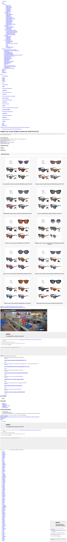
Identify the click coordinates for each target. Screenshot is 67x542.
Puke (7, 45)
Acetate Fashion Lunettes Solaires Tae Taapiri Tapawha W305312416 (14, 307)
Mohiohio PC (8, 10)
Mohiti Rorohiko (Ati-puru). (8, 54)
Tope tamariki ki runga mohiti (10, 34)
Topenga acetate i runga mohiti (11, 30)
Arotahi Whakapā (7, 67)
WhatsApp (4, 421)
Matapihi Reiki (8, 37)
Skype (1, 419)
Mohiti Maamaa (8, 36)
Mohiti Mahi (6, 35)
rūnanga (3, 105)
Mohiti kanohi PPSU (9, 21)
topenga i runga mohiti (6, 109)
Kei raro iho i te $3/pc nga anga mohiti (10, 66)
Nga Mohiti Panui (28, 416)
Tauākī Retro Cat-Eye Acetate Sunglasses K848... (14, 379)
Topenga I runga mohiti (8, 29)
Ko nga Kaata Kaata (9, 40)
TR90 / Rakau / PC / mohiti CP (9, 61)
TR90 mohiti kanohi (9, 20)
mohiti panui (4, 117)
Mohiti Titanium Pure (9, 14)
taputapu (3, 121)
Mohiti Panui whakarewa (10, 26)
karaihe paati (4, 101)
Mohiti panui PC (8, 28)
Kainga (3, 2)
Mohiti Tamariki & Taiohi (8, 58)
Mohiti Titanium (11, 416)
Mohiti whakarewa (9, 7)
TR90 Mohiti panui (9, 27)
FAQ (3, 70)
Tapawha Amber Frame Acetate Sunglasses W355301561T (16, 372)
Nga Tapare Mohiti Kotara (8, 52)
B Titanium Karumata (9, 17)
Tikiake (3, 48)
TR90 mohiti (8, 8)
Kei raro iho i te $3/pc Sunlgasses (9, 65)
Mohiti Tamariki (8, 11)
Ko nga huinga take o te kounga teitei (12, 43)
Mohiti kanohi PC (9, 23)
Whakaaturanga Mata (9, 41)
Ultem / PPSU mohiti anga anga (9, 55)
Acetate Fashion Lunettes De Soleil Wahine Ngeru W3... (15, 360)
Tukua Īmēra (2, 418)
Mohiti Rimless (6, 51)
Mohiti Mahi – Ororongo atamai (9, 68)
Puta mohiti (8, 42)
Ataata (3, 69)
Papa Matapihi (6, 12)
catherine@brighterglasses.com (7, 412)
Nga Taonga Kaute (5, 407)
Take (7, 44)
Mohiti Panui (6, 25)
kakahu (7, 46)
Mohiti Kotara (8, 16)
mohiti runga (4, 90)
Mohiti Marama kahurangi (4, 416)
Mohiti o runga (8, 5)
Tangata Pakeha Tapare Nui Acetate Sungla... (13, 385)
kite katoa (1, 355)
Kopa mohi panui (22, 416)
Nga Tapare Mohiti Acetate (8, 53)
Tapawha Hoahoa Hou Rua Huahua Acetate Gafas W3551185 (13, 306)
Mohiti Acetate (8, 6)
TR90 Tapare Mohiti (7, 57)
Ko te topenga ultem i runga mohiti (11, 31)
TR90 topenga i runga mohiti (10, 32)
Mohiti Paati (8, 38)
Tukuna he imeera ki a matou (4, 143)
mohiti (5, 4)
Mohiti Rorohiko (16, 416)
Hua (3, 3)
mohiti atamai (4, 113)
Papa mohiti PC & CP (7, 56)
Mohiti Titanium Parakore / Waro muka (10, 49)
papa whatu (4, 94)
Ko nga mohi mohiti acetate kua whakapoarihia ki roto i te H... (17, 366)
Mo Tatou (3, 71)
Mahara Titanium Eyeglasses (10, 18)
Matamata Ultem (8, 19)
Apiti (5, 64)
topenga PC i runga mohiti (10, 33)
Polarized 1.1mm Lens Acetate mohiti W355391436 (14, 391)
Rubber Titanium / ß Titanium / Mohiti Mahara (11, 50)
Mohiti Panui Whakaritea (35, 416)
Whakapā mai (4, 72)
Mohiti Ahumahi (8, 39)
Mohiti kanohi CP (9, 22)
